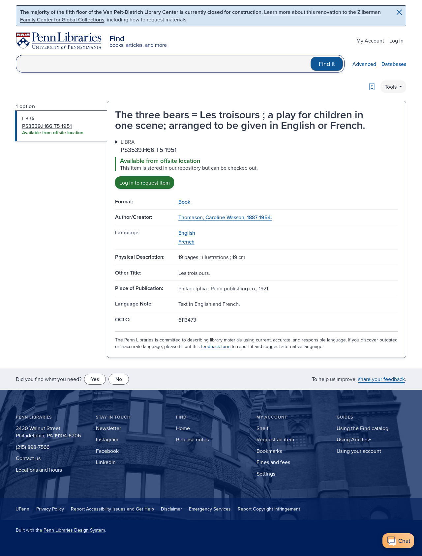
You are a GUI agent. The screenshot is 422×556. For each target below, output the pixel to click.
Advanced (364, 64)
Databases (393, 64)
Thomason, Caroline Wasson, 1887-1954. (225, 217)
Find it (327, 64)
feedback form (215, 346)
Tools (391, 86)
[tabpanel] (256, 163)
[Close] (399, 12)
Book (184, 201)
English (186, 232)
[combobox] (163, 64)
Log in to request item (144, 182)
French (186, 241)
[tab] (61, 125)
